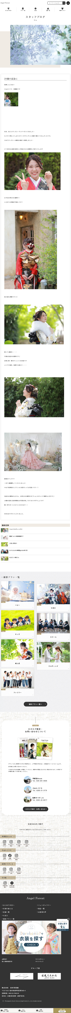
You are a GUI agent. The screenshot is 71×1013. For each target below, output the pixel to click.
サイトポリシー (40, 959)
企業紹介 (4, 959)
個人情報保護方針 (7, 961)
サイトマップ (39, 961)
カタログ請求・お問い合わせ (35, 809)
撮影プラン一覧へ (35, 704)
